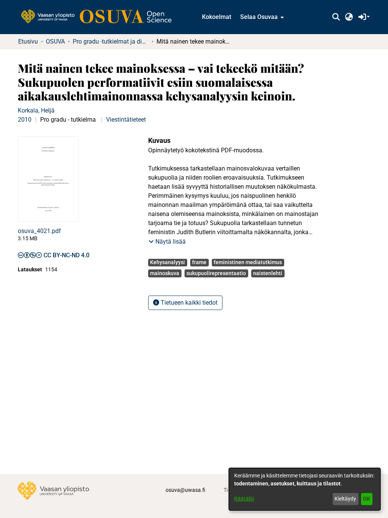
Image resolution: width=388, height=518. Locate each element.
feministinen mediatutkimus (248, 262)
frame (199, 262)
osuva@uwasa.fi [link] (185, 490)
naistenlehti (267, 273)
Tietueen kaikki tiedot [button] (188, 302)
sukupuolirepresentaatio (216, 273)
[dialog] (304, 489)
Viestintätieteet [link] (126, 119)
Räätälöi (244, 499)
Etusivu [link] (28, 41)
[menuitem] (261, 17)
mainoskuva (164, 273)
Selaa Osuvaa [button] (259, 16)
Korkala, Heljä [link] (36, 110)
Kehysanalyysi (167, 262)
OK (366, 499)
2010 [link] (24, 119)
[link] (100, 17)
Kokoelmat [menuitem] (216, 16)
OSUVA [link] (55, 41)
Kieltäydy (345, 499)
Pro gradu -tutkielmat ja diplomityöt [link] (111, 41)
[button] (336, 17)
